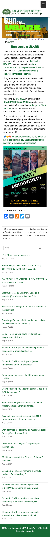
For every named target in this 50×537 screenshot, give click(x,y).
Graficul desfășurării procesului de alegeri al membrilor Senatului (37, 232)
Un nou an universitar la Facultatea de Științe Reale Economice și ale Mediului (13, 234)
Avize (11, 42)
